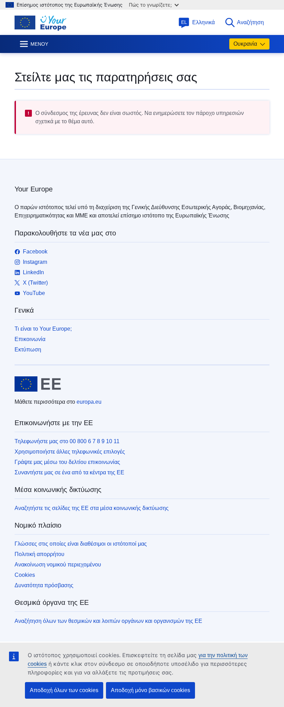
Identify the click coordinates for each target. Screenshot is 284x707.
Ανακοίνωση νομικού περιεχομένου (58, 564)
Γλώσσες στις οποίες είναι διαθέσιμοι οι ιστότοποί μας (81, 544)
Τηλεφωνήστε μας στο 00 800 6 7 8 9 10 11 (67, 441)
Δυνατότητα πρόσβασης (44, 585)
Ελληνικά (198, 22)
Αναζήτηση (250, 22)
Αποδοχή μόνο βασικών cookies (150, 690)
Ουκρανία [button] (245, 44)
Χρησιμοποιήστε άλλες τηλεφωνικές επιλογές (70, 452)
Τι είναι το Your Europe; (43, 329)
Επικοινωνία (30, 339)
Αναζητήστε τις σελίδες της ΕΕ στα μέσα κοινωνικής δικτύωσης (92, 508)
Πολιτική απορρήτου (39, 554)
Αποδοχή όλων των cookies (64, 690)
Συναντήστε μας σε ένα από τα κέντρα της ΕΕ (69, 472)
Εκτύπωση (28, 349)
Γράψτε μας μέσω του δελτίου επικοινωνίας (67, 462)
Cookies (25, 575)
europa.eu (89, 402)
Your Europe (34, 189)
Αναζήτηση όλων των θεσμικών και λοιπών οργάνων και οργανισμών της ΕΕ (108, 621)
